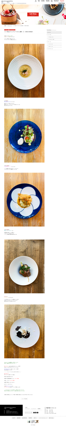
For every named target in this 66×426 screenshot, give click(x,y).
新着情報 (39, 408)
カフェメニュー (10, 25)
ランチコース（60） (52, 39)
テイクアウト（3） (50, 48)
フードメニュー (27, 408)
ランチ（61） (49, 34)
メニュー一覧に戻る (24, 398)
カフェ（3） (49, 41)
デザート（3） (51, 46)
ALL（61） (49, 32)
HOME (5, 25)
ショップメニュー (34, 408)
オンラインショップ (28, 412)
